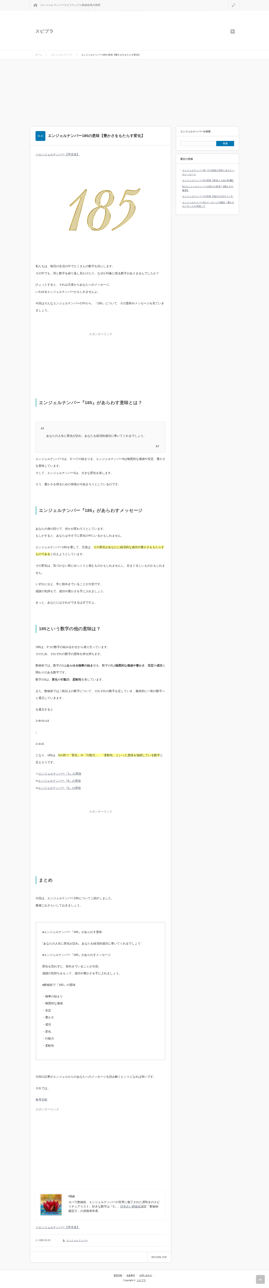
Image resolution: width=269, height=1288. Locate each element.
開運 (97, 5)
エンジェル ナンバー (52, 5)
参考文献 (41, 1099)
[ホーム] (35, 5)
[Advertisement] (134, 90)
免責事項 (131, 1275)
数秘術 (86, 5)
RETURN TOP (159, 1257)
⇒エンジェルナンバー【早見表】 (58, 154)
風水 (92, 5)
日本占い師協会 (130, 1206)
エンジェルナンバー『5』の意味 (59, 788)
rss (233, 31)
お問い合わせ (145, 1275)
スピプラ (44, 31)
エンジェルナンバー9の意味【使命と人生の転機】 (208, 180)
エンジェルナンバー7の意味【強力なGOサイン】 (207, 196)
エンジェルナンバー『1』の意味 (59, 773)
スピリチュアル (73, 5)
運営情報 (118, 1275)
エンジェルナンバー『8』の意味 (59, 780)
